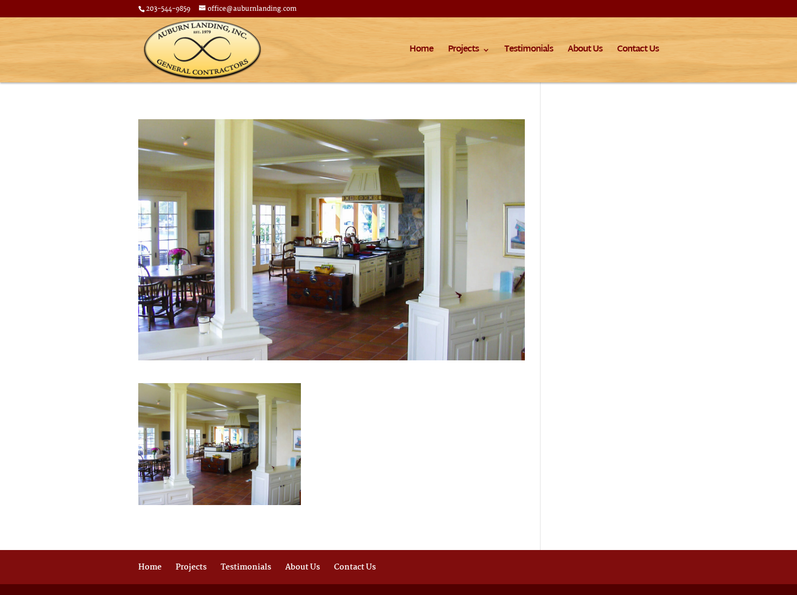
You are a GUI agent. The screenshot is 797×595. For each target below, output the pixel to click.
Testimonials (528, 51)
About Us (585, 51)
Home (421, 51)
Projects (463, 51)
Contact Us (638, 51)
